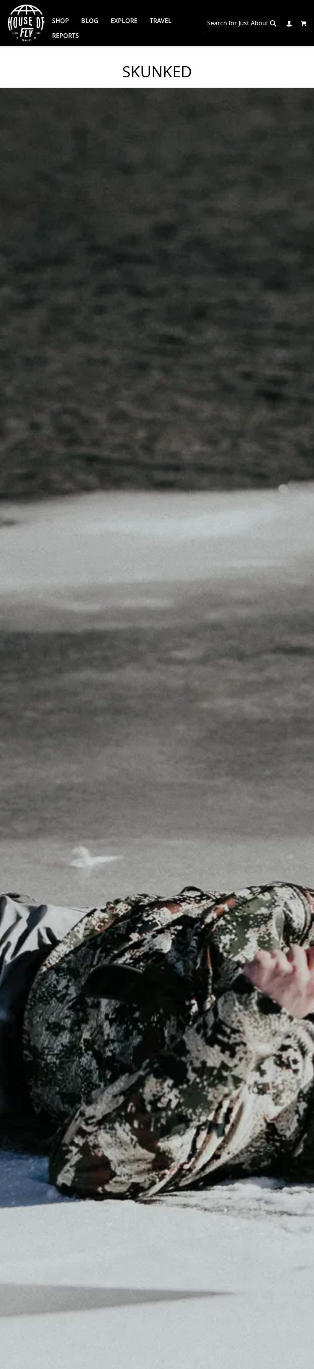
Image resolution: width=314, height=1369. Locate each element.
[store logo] (26, 23)
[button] (289, 23)
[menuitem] (60, 20)
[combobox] (240, 23)
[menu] (120, 28)
